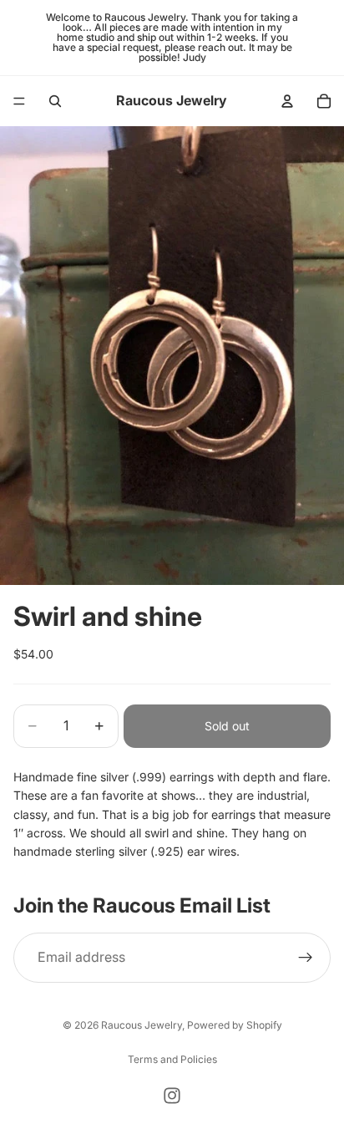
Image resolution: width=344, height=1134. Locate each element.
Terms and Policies (172, 1059)
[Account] (287, 101)
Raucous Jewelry (141, 1025)
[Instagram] (172, 1096)
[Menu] (19, 101)
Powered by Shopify (234, 1025)
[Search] (55, 101)
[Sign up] (305, 957)
